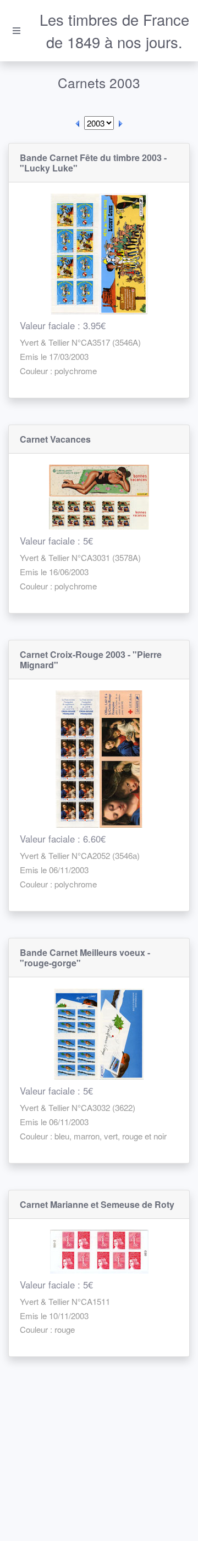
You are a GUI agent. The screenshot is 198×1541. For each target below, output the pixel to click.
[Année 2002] (77, 123)
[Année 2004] (120, 123)
